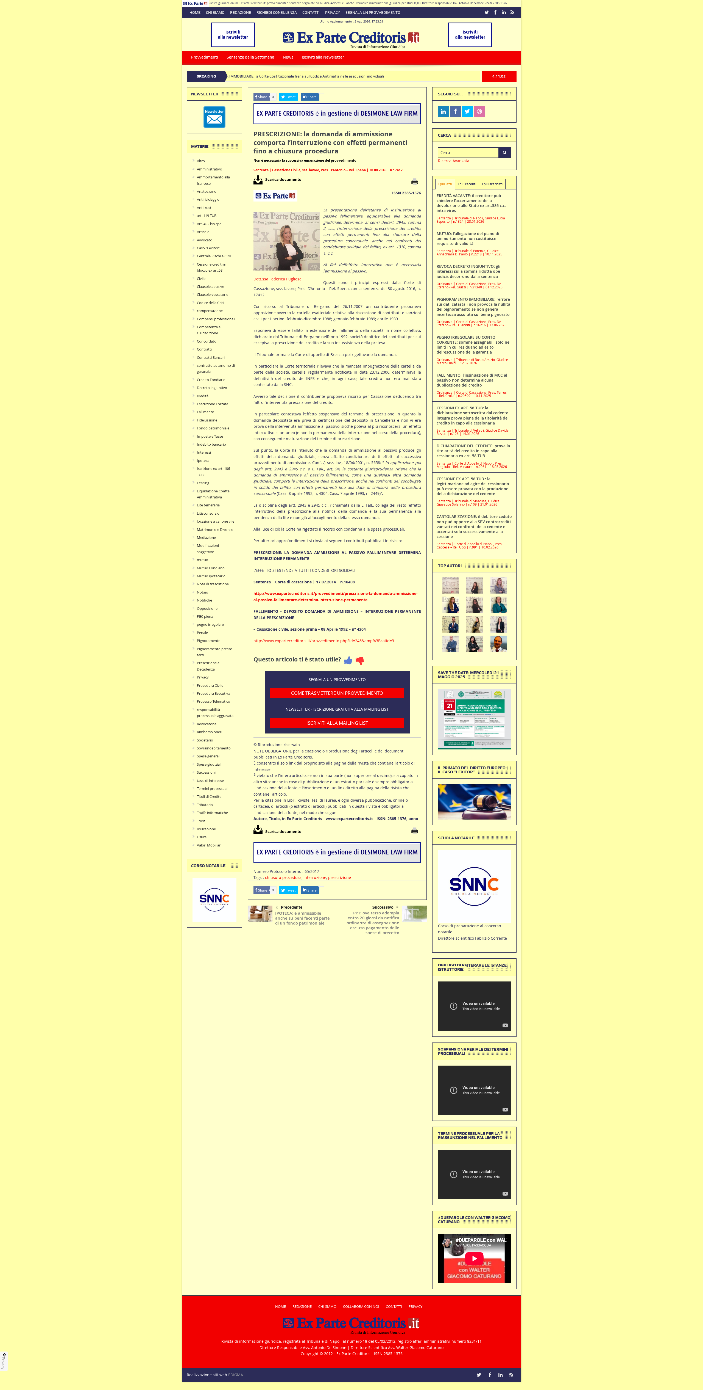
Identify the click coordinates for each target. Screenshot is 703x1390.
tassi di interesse (210, 780)
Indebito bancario (211, 444)
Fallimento (205, 411)
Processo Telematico (213, 701)
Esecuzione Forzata (212, 403)
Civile (201, 278)
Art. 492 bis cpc (209, 223)
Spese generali (208, 756)
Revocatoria (206, 723)
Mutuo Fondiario (211, 568)
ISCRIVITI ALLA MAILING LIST (337, 723)
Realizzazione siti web (207, 1374)
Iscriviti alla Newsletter (323, 57)
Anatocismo (206, 191)
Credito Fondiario (211, 379)
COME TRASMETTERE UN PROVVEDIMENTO (337, 693)
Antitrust (204, 207)
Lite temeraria (208, 505)
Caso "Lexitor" (208, 248)
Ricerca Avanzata (453, 160)
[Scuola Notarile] (474, 886)
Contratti (204, 349)
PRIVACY (332, 12)
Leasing (203, 482)
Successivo (383, 907)
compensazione (210, 310)
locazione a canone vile (215, 521)
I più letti (445, 184)
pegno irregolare (210, 624)
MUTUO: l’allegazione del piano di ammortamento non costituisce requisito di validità (468, 238)
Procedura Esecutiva (213, 693)
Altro (201, 160)
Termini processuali (212, 788)
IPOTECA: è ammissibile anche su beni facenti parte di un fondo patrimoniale (302, 918)
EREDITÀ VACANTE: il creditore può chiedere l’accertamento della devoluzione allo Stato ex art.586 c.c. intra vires (471, 203)
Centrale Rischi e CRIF (214, 255)
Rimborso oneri (209, 731)
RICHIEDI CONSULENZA (276, 12)
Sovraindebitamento (214, 748)
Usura (202, 836)
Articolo (203, 231)
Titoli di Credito (209, 796)
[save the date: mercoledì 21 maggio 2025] (474, 718)
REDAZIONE (240, 12)
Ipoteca (203, 460)
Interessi (204, 452)
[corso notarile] (214, 899)
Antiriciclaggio (208, 199)
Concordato (206, 341)
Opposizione (207, 608)
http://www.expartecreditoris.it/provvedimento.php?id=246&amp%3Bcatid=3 (323, 640)
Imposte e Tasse (210, 436)
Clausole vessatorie (212, 294)
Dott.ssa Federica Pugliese (277, 279)
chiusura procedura (283, 877)
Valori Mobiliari (209, 845)
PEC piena (205, 616)
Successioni (206, 772)
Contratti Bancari (211, 357)
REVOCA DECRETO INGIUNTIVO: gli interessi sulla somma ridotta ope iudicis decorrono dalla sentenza (468, 271)
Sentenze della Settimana (250, 57)
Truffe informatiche (212, 812)
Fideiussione (207, 420)
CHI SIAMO (215, 12)
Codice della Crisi (210, 302)
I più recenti (467, 184)
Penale (202, 632)
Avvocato (204, 240)
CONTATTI (311, 12)
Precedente (291, 907)
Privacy (203, 677)
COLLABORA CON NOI (361, 1306)
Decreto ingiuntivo (212, 387)
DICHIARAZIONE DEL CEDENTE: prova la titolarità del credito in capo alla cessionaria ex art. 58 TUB (473, 450)
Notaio (202, 592)
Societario (205, 740)
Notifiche (204, 600)
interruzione (314, 877)
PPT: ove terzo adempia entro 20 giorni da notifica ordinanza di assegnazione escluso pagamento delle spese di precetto (373, 923)
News (288, 57)
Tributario (205, 804)
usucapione (206, 828)
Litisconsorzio (208, 513)
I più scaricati (492, 184)
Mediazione (206, 537)
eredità (202, 395)
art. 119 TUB (206, 215)
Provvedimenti (204, 57)
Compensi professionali (216, 318)
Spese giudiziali (209, 764)
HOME (194, 12)
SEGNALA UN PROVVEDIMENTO (372, 12)
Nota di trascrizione (213, 583)
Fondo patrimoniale (213, 428)
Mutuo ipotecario (211, 575)
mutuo (202, 559)
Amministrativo (209, 169)
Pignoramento (209, 640)
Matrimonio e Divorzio (215, 529)
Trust (201, 820)
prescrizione (339, 877)
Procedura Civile (210, 685)
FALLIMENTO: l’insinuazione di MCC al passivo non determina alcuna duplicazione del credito (472, 380)
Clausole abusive (210, 286)
